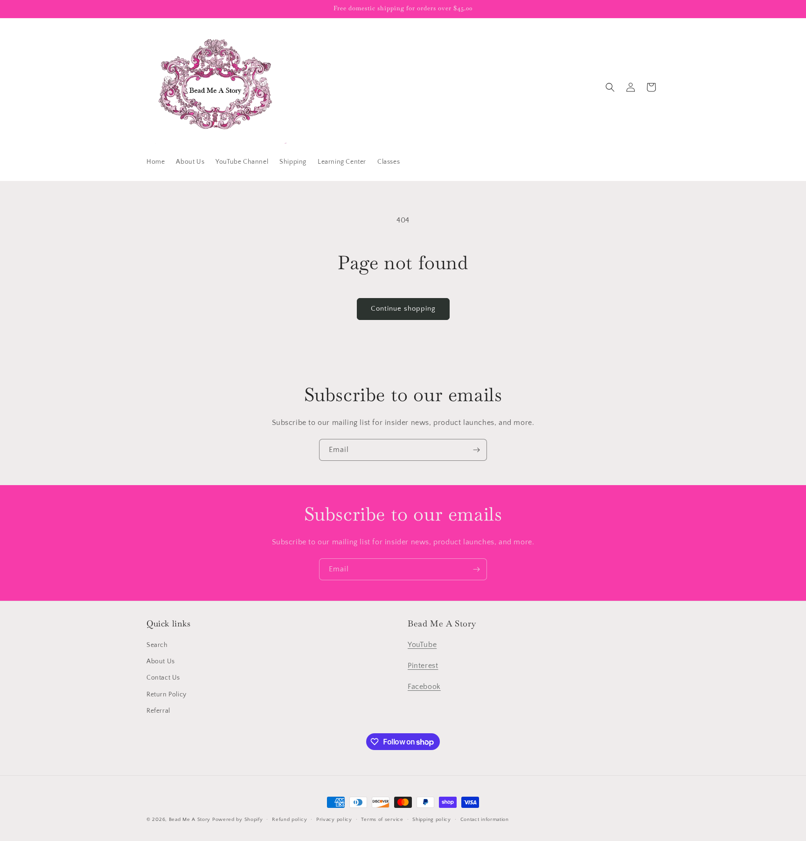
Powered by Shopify (237, 819)
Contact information (484, 819)
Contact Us (163, 677)
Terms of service (382, 819)
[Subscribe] (476, 450)
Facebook (424, 686)
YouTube (422, 644)
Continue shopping (403, 309)
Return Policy (166, 694)
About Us (160, 661)
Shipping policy (431, 819)
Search (157, 645)
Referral (158, 711)
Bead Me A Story (190, 819)
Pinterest (423, 665)
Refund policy (289, 819)
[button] (610, 87)
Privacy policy (334, 819)
